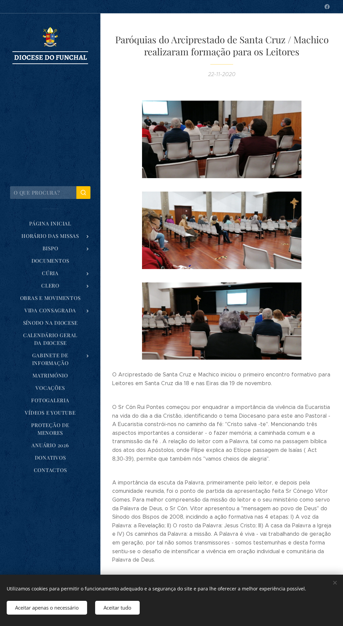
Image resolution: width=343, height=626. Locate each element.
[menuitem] (50, 223)
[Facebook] (327, 6)
